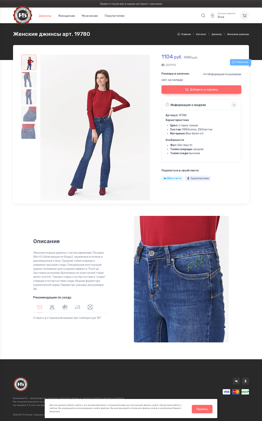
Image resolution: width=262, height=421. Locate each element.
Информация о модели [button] (188, 105)
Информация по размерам (224, 74)
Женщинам (66, 16)
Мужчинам (90, 16)
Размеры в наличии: (175, 73)
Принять (202, 409)
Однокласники (200, 178)
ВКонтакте (174, 178)
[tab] (52, 307)
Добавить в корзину (204, 89)
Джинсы (45, 16)
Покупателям (114, 16)
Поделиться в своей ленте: (180, 170)
